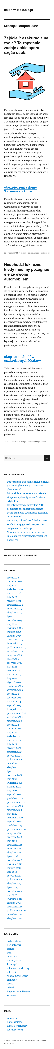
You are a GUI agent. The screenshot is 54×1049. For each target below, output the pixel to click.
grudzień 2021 (14, 751)
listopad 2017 (14, 875)
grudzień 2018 (14, 844)
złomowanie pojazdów (37, 441)
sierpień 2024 (14, 655)
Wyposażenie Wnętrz (18, 991)
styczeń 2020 (14, 821)
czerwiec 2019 (14, 837)
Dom (9, 952)
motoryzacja (14, 960)
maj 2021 (12, 779)
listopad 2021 (14, 755)
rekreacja (12, 972)
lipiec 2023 (13, 693)
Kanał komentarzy (17, 1025)
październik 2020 (16, 802)
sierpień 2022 (14, 720)
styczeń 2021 (14, 794)
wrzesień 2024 (15, 651)
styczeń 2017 (14, 902)
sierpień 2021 (14, 767)
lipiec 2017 (12, 887)
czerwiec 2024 (14, 662)
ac (29, 252)
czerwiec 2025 (14, 620)
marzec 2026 (14, 593)
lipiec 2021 (12, 771)
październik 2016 (16, 910)
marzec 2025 (14, 631)
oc (32, 252)
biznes (10, 948)
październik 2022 (16, 713)
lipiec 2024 (13, 659)
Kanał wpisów (14, 1022)
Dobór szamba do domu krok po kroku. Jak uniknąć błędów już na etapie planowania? (28, 485)
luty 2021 (12, 790)
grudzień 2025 (15, 604)
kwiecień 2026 (15, 589)
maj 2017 (12, 895)
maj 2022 (12, 732)
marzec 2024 (14, 674)
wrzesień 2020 (15, 806)
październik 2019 (16, 829)
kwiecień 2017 (14, 899)
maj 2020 (12, 813)
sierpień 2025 (14, 612)
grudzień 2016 (15, 906)
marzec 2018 (14, 868)
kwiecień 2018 (14, 864)
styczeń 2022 (14, 748)
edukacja (12, 956)
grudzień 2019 (15, 825)
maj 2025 (12, 624)
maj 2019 (12, 840)
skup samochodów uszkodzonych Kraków (22, 359)
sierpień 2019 (14, 833)
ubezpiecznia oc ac (42, 252)
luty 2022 (12, 744)
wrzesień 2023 (15, 690)
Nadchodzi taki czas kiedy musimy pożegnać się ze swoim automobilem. (26, 272)
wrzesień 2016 (15, 914)
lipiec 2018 (12, 856)
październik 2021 (16, 759)
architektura (14, 941)
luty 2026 (12, 597)
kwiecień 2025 (15, 628)
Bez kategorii (14, 945)
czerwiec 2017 (14, 891)
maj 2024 (12, 666)
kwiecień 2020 (15, 817)
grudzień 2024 (15, 639)
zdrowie (11, 995)
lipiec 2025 (13, 616)
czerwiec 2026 (15, 581)
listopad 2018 (14, 848)
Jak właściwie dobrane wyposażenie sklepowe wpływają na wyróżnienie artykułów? (26, 497)
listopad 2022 (14, 709)
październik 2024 (16, 647)
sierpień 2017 (14, 883)
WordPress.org (15, 1029)
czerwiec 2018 (14, 860)
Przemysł (12, 964)
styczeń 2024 (14, 682)
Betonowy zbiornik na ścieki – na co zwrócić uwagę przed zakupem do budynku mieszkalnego (27, 524)
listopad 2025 (14, 608)
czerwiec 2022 (14, 728)
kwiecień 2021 (14, 782)
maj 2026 (12, 585)
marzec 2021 (14, 786)
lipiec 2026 (13, 577)
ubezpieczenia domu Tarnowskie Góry (20, 189)
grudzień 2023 (15, 686)
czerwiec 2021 (14, 775)
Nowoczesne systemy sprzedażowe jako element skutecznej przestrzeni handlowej (27, 536)
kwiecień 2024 (15, 670)
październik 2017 (16, 879)
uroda (10, 983)
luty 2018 (12, 871)
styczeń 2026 (14, 600)
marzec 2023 (14, 701)
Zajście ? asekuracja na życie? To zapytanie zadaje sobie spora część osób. (26, 45)
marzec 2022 (14, 740)
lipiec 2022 (13, 724)
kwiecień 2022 (15, 736)
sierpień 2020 (14, 809)
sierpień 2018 (14, 852)
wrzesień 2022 (15, 717)
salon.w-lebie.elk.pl (18, 9)
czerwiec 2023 (14, 697)
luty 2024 (12, 678)
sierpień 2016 (14, 918)
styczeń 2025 (14, 635)
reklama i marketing (18, 968)
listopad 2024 (14, 643)
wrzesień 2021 (14, 763)
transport (12, 979)
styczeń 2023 (14, 705)
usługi (23, 252)
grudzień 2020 (15, 798)
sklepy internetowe (17, 975)
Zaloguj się (13, 1018)
